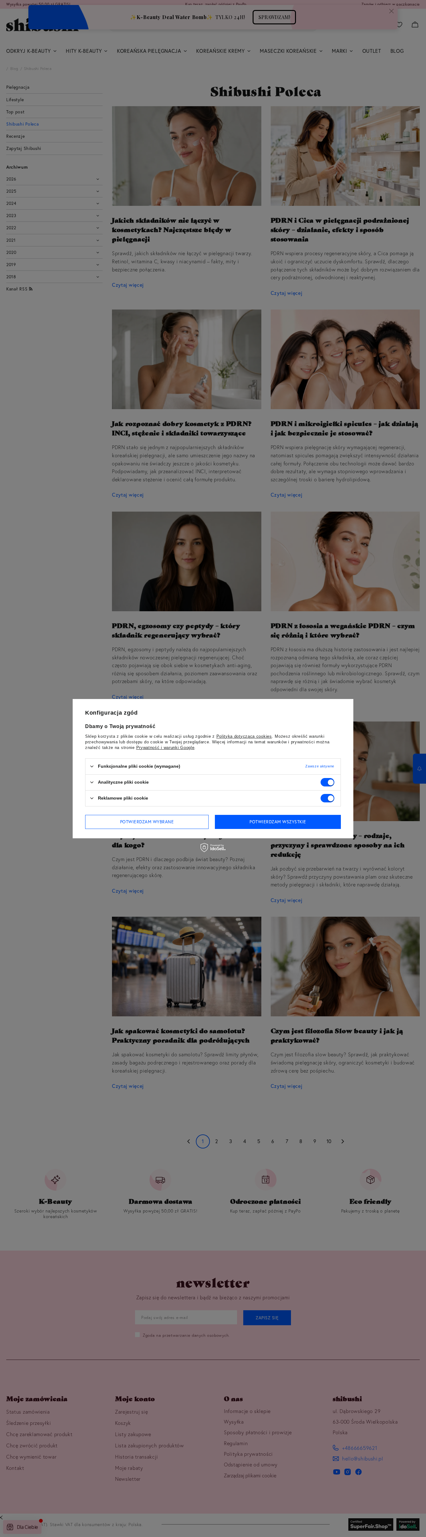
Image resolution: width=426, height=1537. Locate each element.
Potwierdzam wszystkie (277, 822)
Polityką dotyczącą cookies (244, 736)
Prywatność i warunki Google (165, 747)
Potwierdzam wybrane (147, 822)
